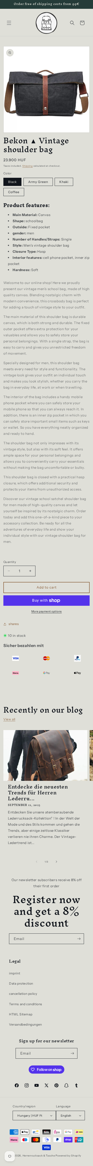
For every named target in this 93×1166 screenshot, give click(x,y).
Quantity (9, 562)
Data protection (21, 983)
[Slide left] (37, 862)
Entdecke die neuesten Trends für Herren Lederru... (38, 792)
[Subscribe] (79, 938)
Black (12, 182)
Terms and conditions (25, 1004)
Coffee (13, 192)
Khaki (63, 182)
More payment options (46, 611)
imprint (14, 973)
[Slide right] (56, 862)
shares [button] (14, 624)
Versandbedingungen (25, 1024)
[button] (9, 23)
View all (9, 719)
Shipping (27, 165)
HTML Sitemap (20, 1014)
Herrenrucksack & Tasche (39, 1155)
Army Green (38, 182)
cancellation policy (23, 994)
